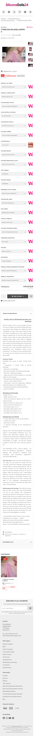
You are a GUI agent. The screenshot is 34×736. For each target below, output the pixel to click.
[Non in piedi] (30, 243)
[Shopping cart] (25, 12)
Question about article (9, 301)
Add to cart (18, 296)
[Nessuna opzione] (30, 253)
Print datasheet (8, 532)
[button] (30, 44)
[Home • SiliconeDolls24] (17, 8)
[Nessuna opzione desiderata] (30, 272)
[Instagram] (7, 718)
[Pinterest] (13, 718)
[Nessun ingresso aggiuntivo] (30, 195)
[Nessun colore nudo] (30, 224)
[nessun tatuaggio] (30, 262)
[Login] (14, 12)
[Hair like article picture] (30, 127)
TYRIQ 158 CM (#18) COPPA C (8, 580)
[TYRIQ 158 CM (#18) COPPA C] (9, 566)
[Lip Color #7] (30, 147)
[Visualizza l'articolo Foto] (30, 156)
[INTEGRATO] (30, 175)
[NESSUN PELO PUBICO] (30, 214)
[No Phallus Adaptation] (30, 204)
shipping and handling (16, 726)
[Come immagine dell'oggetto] (30, 108)
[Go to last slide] (4, 54)
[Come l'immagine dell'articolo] (30, 233)
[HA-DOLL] (30, 27)
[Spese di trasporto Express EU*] (30, 282)
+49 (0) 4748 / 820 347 (11, 634)
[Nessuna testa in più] (30, 98)
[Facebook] (4, 718)
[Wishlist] (19, 12)
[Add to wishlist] (31, 296)
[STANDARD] (30, 185)
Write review (15, 35)
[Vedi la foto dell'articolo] (30, 88)
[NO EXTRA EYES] (30, 117)
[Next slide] (24, 54)
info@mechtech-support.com (13, 635)
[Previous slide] (4, 574)
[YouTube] (10, 718)
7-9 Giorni (14, 71)
